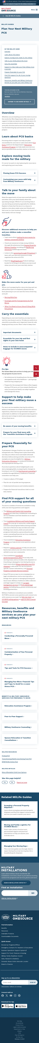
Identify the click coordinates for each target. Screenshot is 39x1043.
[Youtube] (11, 995)
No (12, 782)
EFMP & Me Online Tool (10, 761)
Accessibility (19, 1023)
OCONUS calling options (10, 599)
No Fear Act (19, 1037)
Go (32, 893)
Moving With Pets (11, 297)
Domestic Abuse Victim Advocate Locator (14, 961)
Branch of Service (7, 964)
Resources (4, 931)
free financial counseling (27, 471)
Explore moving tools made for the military (18, 57)
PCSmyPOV (6, 755)
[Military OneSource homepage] (8, 9)
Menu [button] (33, 9)
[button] (19, 4)
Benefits (4, 928)
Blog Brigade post (17, 261)
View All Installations (8, 898)
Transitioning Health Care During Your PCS (17, 759)
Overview (7, 51)
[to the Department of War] (4, 1)
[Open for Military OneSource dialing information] (36, 368)
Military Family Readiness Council (11, 956)
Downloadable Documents (9, 936)
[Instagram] (15, 995)
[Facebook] (2, 995)
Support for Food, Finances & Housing (13, 953)
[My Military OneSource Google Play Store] (7, 1006)
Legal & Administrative (19, 1027)
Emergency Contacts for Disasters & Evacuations (17, 947)
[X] (7, 995)
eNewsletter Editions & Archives (11, 986)
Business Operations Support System (13, 950)
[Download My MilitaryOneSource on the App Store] (21, 1006)
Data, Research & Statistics (10, 958)
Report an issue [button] (22, 782)
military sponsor (16, 547)
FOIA (19, 1033)
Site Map (19, 1021)
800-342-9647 (26, 597)
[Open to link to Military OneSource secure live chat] (36, 374)
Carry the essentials (11, 64)
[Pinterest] (19, 995)
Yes (5, 782)
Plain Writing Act (19, 1035)
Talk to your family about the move (16, 60)
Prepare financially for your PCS (15, 72)
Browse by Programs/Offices (10, 945)
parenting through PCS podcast (24, 253)
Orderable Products (7, 933)
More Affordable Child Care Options (14, 772)
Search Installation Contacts (14, 882)
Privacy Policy (19, 1025)
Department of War (19, 1029)
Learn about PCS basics (12, 54)
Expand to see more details (18, 101)
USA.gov (19, 1031)
